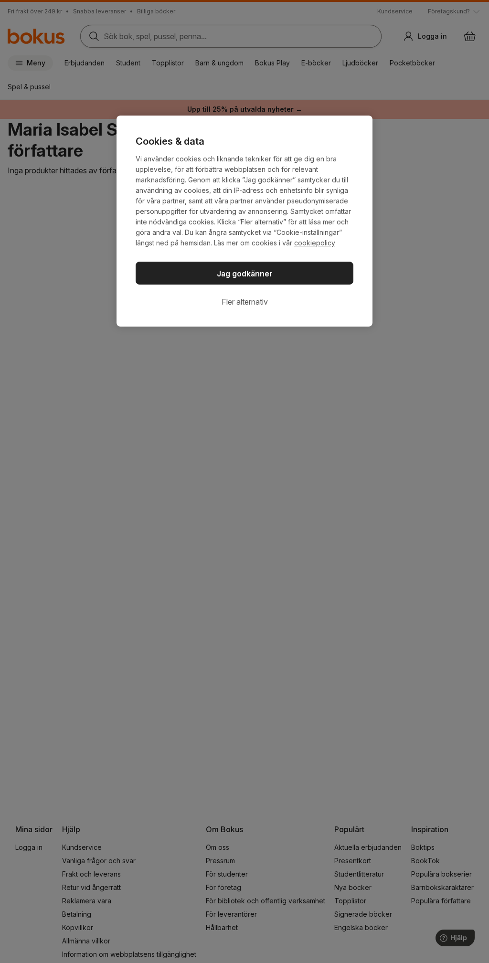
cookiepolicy (314, 243)
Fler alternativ (245, 302)
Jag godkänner (245, 273)
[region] (244, 221)
